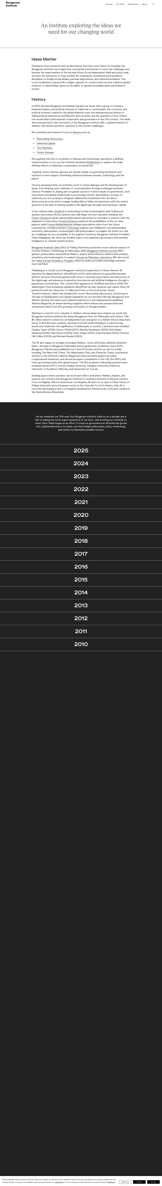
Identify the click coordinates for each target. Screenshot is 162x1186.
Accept (153, 1182)
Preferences (125, 1182)
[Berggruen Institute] (13, 4)
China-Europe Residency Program (55, 260)
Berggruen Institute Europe (102, 251)
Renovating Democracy (50, 138)
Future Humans (45, 152)
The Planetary (44, 148)
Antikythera (93, 162)
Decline (139, 1182)
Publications (133, 4)
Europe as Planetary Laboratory (94, 257)
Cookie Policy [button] (59, 1182)
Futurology (73, 228)
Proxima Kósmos (68, 221)
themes (77, 132)
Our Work (120, 4)
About (144, 4)
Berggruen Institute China (46, 247)
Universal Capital (46, 143)
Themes (109, 4)
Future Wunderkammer (60, 224)
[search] (153, 4)
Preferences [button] (111, 1182)
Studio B (59, 211)
